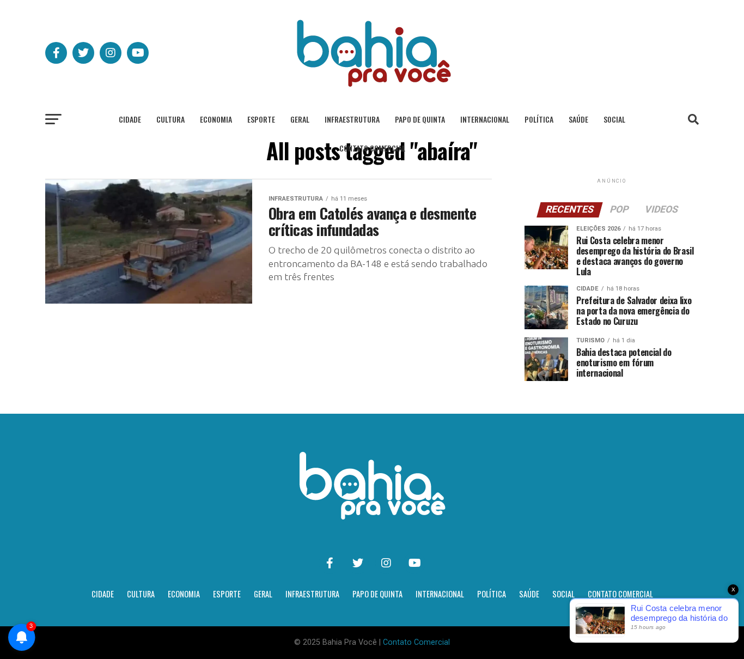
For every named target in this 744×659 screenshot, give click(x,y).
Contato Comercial (372, 148)
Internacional (484, 119)
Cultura (170, 119)
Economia (216, 119)
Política (539, 119)
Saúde (578, 119)
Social (614, 119)
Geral (299, 119)
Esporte (261, 119)
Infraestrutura (352, 119)
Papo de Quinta (420, 119)
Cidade (130, 119)
